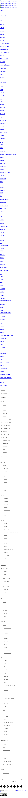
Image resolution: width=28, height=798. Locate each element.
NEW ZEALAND (3, 385)
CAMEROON (3, 151)
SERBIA (2, 344)
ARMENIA (2, 220)
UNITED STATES (3, 190)
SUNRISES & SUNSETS (5, 65)
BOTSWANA (3, 120)
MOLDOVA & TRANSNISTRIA (6, 335)
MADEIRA (2, 295)
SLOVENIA (2, 316)
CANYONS (2, 37)
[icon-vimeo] (18, 786)
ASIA (1, 217)
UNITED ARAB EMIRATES (6, 378)
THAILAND (2, 232)
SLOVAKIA (2, 347)
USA (1, 196)
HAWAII (1, 193)
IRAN (1, 359)
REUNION (2, 111)
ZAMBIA (2, 135)
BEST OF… (2, 24)
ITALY (1, 282)
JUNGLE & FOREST (4, 49)
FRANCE (2, 248)
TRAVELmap (3, 15)
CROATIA (2, 279)
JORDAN (2, 365)
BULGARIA (2, 329)
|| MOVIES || (3, 82)
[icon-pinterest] (14, 786)
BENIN (1, 148)
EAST (1, 99)
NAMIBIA (2, 129)
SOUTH (1, 118)
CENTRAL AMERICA (4, 200)
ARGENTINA (3, 208)
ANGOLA (2, 145)
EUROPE (2, 240)
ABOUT (1, 10)
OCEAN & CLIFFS (4, 59)
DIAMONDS (2, 20)
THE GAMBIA (3, 179)
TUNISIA (2, 95)
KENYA (1, 101)
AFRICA (2, 86)
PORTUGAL (2, 298)
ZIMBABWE (2, 138)
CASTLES (2, 34)
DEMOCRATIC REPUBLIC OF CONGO (8, 154)
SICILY (1, 307)
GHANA (2, 157)
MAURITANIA (3, 166)
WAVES (2, 74)
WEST (1, 142)
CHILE (1, 211)
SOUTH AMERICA (4, 206)
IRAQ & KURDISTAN (4, 362)
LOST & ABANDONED (5, 52)
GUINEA (2, 160)
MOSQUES (2, 56)
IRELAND (2, 258)
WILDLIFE (2, 77)
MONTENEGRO (3, 338)
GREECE (2, 332)
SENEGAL (2, 176)
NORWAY (2, 261)
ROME (1, 285)
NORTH (1, 90)
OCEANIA (2, 382)
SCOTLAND (2, 264)
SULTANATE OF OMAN (5, 375)
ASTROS (2, 28)
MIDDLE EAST (3, 353)
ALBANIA (2, 326)
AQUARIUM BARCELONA (5, 313)
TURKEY (2, 235)
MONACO (2, 292)
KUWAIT (2, 371)
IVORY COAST (3, 163)
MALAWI (2, 104)
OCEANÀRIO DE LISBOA (5, 300)
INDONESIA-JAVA (4, 226)
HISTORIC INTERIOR (4, 46)
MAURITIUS (2, 107)
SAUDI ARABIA (3, 368)
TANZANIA (2, 114)
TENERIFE (2, 320)
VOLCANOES (3, 68)
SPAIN (1, 310)
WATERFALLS (3, 71)
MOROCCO (2, 92)
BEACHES (2, 31)
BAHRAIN (2, 356)
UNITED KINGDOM (4, 270)
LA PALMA (2, 289)
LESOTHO (2, 126)
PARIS (1, 251)
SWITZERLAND (3, 267)
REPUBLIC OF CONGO (5, 172)
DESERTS (2, 40)
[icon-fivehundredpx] (11, 786)
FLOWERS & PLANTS (5, 43)
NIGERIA (2, 169)
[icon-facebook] (1, 786)
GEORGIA (2, 223)
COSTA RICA (3, 202)
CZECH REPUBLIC (4, 245)
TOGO (1, 182)
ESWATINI (2, 123)
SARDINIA (2, 304)
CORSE (1, 276)
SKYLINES (2, 62)
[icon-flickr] (4, 786)
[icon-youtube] (8, 786)
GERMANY (2, 255)
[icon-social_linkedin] (21, 786)
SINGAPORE (3, 229)
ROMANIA (2, 341)
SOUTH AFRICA (3, 132)
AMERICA (2, 187)
